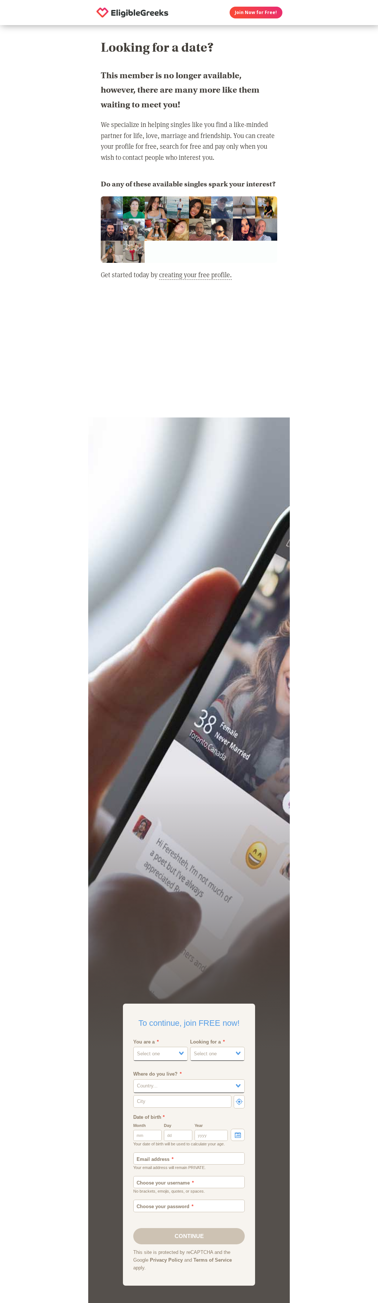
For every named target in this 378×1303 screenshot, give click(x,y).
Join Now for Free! (256, 12)
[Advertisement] (189, 353)
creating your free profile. (195, 274)
